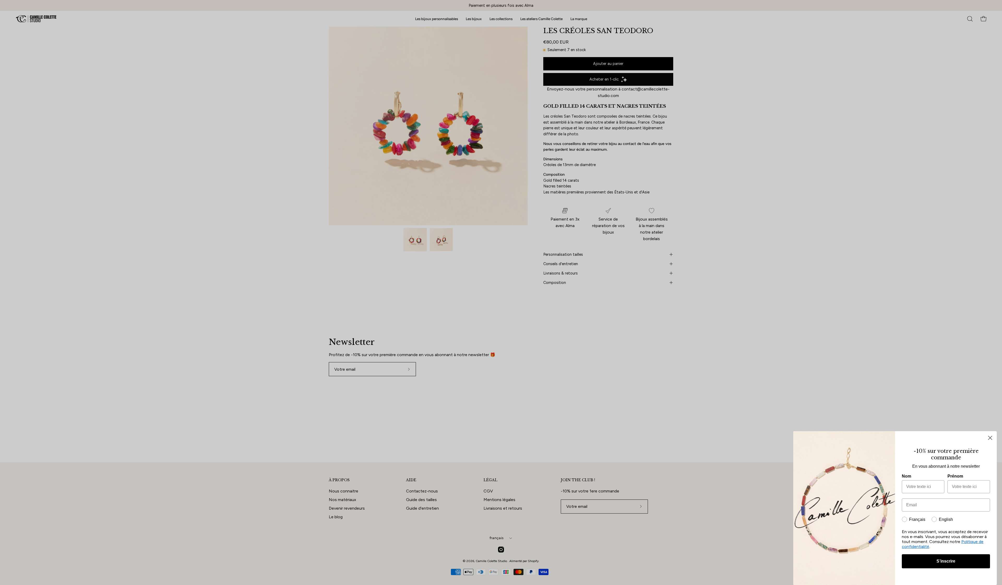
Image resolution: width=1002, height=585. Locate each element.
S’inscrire (946, 561)
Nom (906, 476)
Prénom (955, 476)
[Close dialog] (990, 437)
